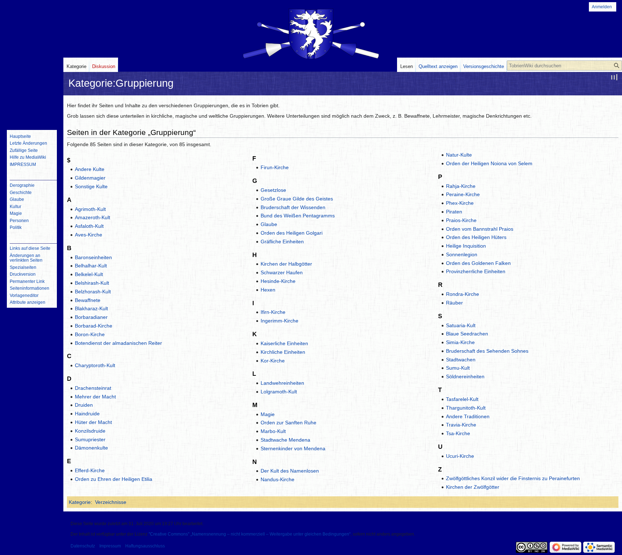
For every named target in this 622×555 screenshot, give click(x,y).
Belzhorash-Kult (93, 291)
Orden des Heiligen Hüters (476, 237)
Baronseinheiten (93, 257)
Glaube (269, 224)
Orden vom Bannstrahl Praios (479, 229)
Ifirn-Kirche (273, 312)
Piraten (454, 212)
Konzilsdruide (90, 431)
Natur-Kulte (459, 155)
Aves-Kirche (88, 235)
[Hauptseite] (31, 95)
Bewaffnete (87, 300)
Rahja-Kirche (460, 186)
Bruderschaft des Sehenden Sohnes (487, 351)
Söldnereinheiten (465, 376)
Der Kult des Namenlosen (290, 471)
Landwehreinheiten (282, 383)
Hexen (268, 290)
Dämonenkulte (91, 448)
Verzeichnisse (110, 502)
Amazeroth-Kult (92, 217)
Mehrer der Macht (95, 397)
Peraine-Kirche (463, 194)
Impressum (110, 546)
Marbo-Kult (273, 431)
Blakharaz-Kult (91, 308)
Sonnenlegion (461, 254)
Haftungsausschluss (145, 546)
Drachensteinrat (93, 388)
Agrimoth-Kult (90, 209)
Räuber (454, 303)
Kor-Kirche (273, 361)
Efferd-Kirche (90, 470)
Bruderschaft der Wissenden (293, 207)
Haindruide (87, 413)
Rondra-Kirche (462, 294)
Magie (268, 414)
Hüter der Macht (93, 422)
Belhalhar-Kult (91, 266)
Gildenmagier (90, 178)
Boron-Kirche (90, 334)
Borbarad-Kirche (93, 326)
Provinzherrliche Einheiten (475, 271)
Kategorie (80, 502)
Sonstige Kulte (91, 186)
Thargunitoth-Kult (466, 408)
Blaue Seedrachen (467, 334)
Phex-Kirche (460, 203)
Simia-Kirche (460, 342)
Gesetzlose (273, 190)
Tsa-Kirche (458, 433)
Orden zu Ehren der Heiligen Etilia (113, 479)
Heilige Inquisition (466, 246)
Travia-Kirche (461, 425)
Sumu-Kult (458, 368)
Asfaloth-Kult (89, 226)
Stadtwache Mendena (285, 440)
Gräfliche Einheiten (282, 241)
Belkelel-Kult (89, 274)
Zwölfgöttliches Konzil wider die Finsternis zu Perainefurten (513, 478)
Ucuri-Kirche (460, 456)
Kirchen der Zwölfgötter (472, 487)
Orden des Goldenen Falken (478, 263)
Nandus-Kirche (277, 479)
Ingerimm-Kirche (279, 321)
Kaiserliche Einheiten (284, 343)
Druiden (84, 405)
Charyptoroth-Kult (95, 365)
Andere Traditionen (468, 416)
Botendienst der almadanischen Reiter (118, 343)
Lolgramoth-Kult (279, 391)
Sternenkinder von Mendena (293, 448)
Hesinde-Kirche (278, 281)
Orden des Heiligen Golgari (292, 233)
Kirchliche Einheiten (283, 352)
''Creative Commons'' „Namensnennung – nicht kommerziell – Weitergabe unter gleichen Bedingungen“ (250, 534)
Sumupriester (90, 439)
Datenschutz (83, 546)
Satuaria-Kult (460, 325)
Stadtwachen (460, 359)
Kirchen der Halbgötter (286, 264)
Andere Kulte (89, 169)
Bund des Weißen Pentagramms (298, 215)
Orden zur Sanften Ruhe (288, 422)
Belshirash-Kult (92, 283)
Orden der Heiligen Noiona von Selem (489, 163)
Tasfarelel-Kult (462, 399)
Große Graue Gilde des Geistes (297, 199)
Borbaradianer (91, 317)
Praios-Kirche (461, 220)
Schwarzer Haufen (282, 272)
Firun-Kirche (275, 167)
